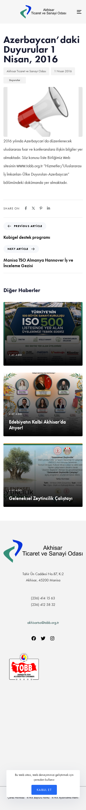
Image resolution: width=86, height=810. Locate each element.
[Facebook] (33, 638)
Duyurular (14, 80)
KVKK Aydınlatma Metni (65, 797)
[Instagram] (52, 638)
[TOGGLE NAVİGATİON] (68, 12)
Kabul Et (44, 790)
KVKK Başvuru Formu (38, 797)
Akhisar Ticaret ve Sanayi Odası (26, 71)
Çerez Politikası (16, 797)
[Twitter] (43, 638)
